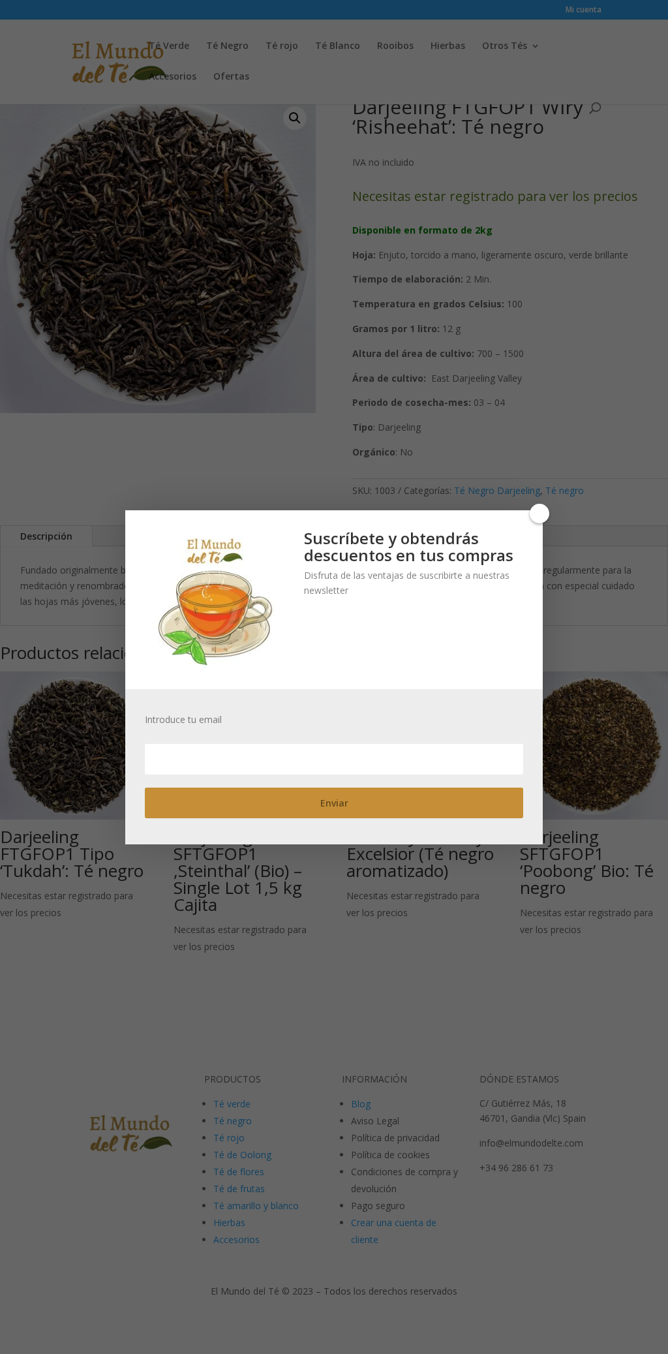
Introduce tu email (183, 719)
